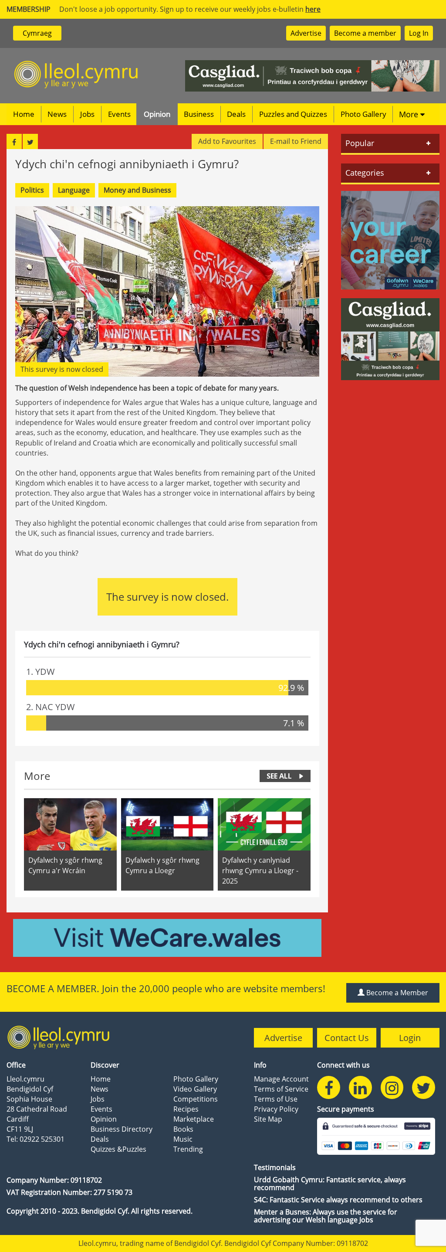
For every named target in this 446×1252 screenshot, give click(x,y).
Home (23, 114)
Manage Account (281, 1079)
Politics (32, 190)
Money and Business (137, 190)
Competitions (195, 1099)
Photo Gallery (363, 114)
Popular (359, 143)
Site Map (268, 1119)
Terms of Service (281, 1089)
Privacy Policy (276, 1109)
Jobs (87, 114)
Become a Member (396, 992)
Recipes (186, 1109)
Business (199, 114)
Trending (188, 1149)
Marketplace (193, 1119)
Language (74, 190)
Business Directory (121, 1129)
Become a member (365, 33)
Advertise (306, 33)
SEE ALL (279, 776)
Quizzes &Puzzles (118, 1149)
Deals (236, 114)
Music (183, 1139)
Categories (364, 172)
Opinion (157, 114)
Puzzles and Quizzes (293, 114)
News (57, 114)
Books (183, 1129)
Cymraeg (37, 33)
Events (119, 114)
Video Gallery (195, 1089)
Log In (419, 33)
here (313, 9)
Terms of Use (275, 1099)
